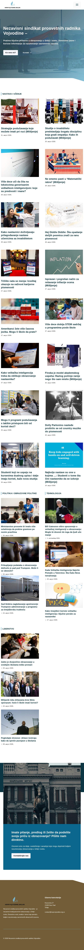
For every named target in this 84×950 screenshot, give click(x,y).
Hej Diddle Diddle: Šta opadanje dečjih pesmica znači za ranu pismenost (63, 235)
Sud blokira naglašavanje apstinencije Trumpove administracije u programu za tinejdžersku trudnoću (19, 607)
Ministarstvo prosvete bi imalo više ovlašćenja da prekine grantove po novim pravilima (18, 529)
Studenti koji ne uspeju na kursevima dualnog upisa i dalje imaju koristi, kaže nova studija (19, 475)
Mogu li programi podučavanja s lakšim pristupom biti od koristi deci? (19, 423)
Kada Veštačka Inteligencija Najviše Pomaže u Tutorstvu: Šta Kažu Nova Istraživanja (62, 573)
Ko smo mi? (10, 53)
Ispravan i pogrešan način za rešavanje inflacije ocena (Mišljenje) (62, 282)
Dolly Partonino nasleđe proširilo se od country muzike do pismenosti (63, 428)
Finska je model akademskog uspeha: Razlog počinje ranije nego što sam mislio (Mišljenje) (63, 376)
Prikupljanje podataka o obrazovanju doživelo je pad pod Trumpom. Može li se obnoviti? (19, 568)
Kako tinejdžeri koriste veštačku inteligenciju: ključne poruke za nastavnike (60, 614)
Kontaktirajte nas (21, 856)
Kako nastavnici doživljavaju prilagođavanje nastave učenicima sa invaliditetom (17, 235)
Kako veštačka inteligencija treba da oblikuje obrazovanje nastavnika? (18, 376)
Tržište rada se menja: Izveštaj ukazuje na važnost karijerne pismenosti (18, 284)
